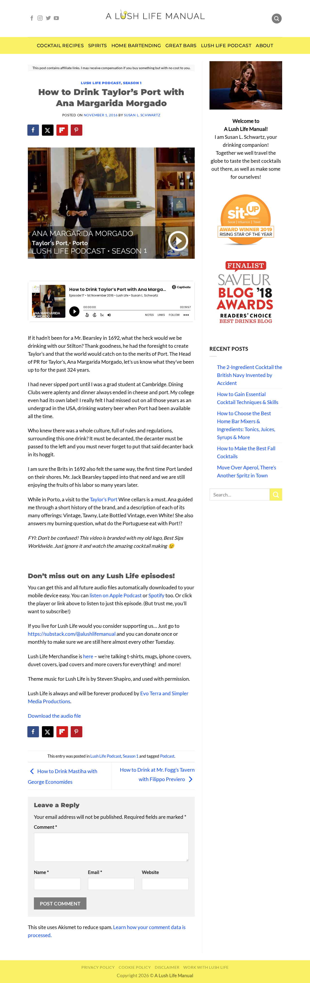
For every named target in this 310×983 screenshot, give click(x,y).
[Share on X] (48, 130)
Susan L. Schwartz (142, 115)
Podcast (167, 756)
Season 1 (132, 83)
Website (150, 872)
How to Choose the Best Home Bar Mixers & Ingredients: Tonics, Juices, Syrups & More (246, 425)
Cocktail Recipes (60, 45)
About (264, 45)
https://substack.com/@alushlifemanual (72, 634)
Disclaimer (167, 967)
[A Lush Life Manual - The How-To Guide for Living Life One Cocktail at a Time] (155, 18)
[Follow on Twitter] (48, 18)
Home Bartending (136, 45)
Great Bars (181, 45)
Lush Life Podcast (226, 45)
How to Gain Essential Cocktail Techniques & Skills (247, 398)
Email (95, 872)
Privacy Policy (98, 967)
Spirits (97, 45)
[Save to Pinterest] (76, 130)
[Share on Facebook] (33, 130)
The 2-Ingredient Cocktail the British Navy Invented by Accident (249, 375)
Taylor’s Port (103, 499)
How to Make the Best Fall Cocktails (246, 452)
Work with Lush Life (206, 967)
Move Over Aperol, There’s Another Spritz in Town (246, 471)
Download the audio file (54, 716)
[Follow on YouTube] (56, 18)
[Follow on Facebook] (31, 18)
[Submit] (276, 494)
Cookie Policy (135, 967)
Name (41, 872)
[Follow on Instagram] (40, 18)
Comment (45, 827)
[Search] (277, 19)
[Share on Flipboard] (62, 130)
